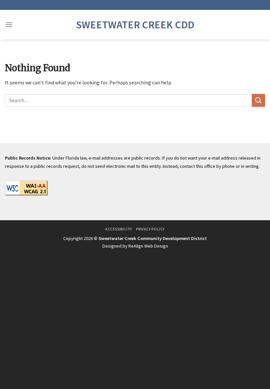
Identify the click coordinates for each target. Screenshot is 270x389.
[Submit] (258, 100)
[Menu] (9, 24)
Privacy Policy (150, 228)
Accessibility (118, 228)
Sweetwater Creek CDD (135, 24)
